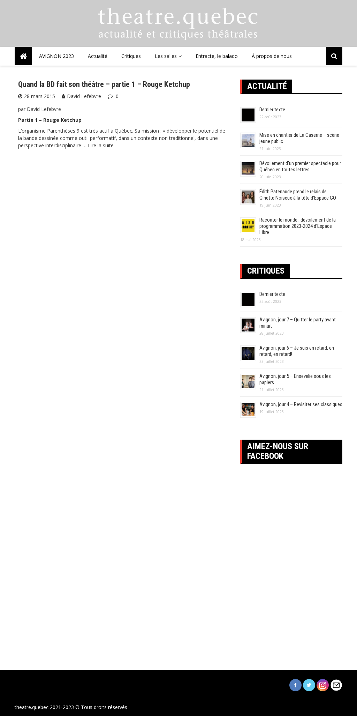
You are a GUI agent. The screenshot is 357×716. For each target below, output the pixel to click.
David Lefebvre (84, 96)
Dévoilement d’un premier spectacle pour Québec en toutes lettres (300, 166)
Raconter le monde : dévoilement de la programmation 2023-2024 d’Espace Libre (297, 226)
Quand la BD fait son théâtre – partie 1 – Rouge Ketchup (104, 84)
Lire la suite (101, 145)
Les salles (166, 56)
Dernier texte (272, 109)
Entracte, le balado (217, 56)
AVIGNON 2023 (56, 56)
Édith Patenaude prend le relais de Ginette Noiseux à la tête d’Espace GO (297, 194)
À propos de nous (272, 56)
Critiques (131, 56)
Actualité (97, 56)
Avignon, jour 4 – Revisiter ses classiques (300, 404)
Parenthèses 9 (63, 130)
